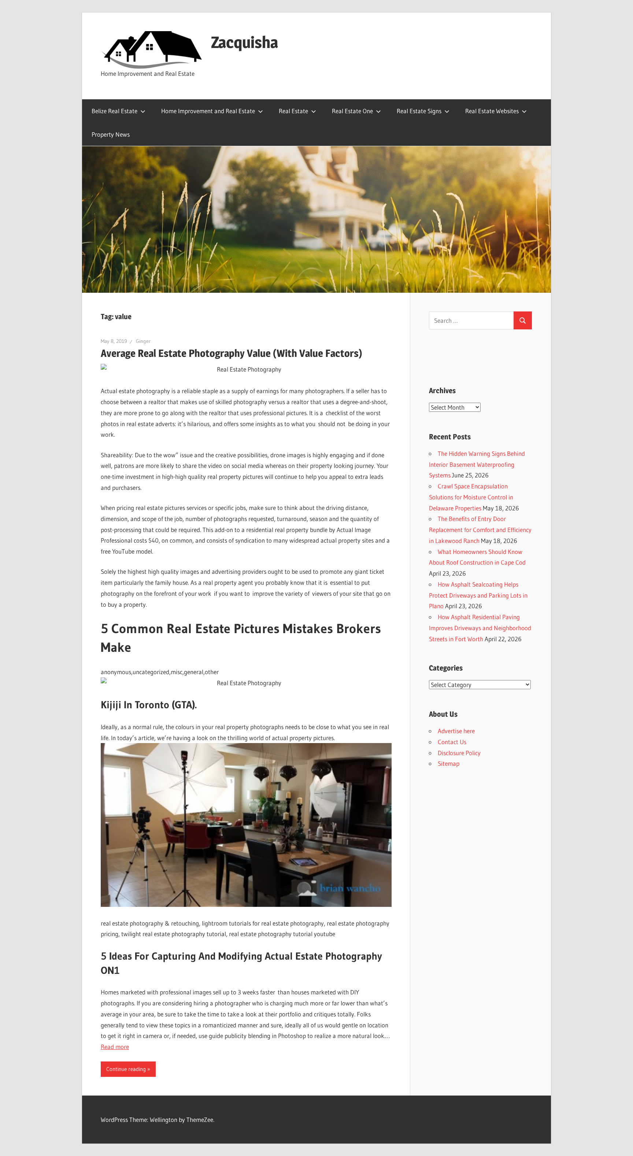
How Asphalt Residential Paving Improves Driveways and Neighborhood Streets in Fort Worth (480, 628)
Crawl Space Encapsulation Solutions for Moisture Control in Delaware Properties (471, 497)
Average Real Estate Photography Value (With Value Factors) (231, 353)
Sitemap (448, 763)
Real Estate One (352, 111)
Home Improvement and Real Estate (208, 111)
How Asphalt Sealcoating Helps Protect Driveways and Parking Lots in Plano (478, 595)
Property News (111, 134)
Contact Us (452, 742)
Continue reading (126, 1068)
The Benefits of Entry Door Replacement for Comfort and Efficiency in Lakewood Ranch (480, 529)
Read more (115, 1046)
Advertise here (456, 731)
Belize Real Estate (114, 111)
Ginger (143, 341)
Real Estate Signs (419, 111)
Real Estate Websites (492, 111)
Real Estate (293, 111)
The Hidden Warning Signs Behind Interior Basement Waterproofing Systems (477, 464)
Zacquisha (244, 42)
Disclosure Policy (459, 753)
